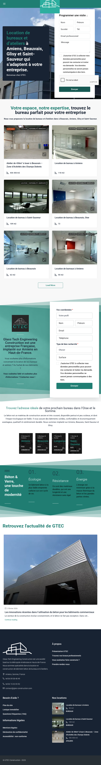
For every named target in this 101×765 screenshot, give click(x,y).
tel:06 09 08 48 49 (13, 679)
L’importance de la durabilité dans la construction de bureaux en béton (42, 612)
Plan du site (8, 705)
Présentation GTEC (60, 651)
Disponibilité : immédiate (37, 128)
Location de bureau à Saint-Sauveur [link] (24, 217)
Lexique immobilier (11, 710)
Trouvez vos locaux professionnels (66, 656)
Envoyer (74, 89)
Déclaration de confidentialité (15, 732)
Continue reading (11, 620)
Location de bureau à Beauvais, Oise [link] (72, 217)
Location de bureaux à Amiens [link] (69, 268)
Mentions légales (10, 728)
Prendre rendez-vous (61, 664)
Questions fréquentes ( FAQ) (14, 714)
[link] (26, 142)
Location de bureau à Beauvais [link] (21, 268)
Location (24, 128)
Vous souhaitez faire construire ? (66, 660)
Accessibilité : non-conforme (15, 736)
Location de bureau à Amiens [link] (68, 163)
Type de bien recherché (66, 344)
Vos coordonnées (64, 310)
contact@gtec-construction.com (19, 688)
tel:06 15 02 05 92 (13, 684)
